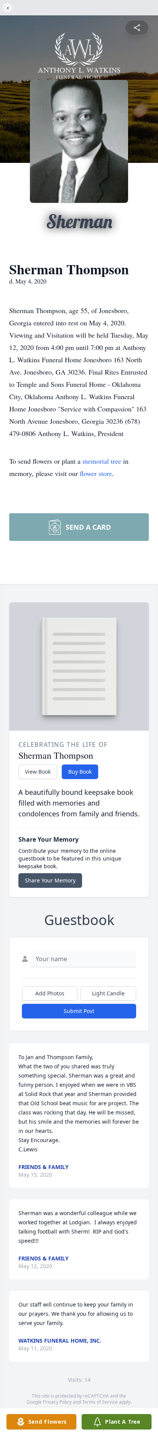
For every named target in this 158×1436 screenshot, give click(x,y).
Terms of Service (100, 1402)
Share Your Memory (50, 880)
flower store (96, 473)
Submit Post (79, 1011)
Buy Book (80, 771)
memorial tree (101, 461)
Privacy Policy (57, 1402)
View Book (38, 771)
